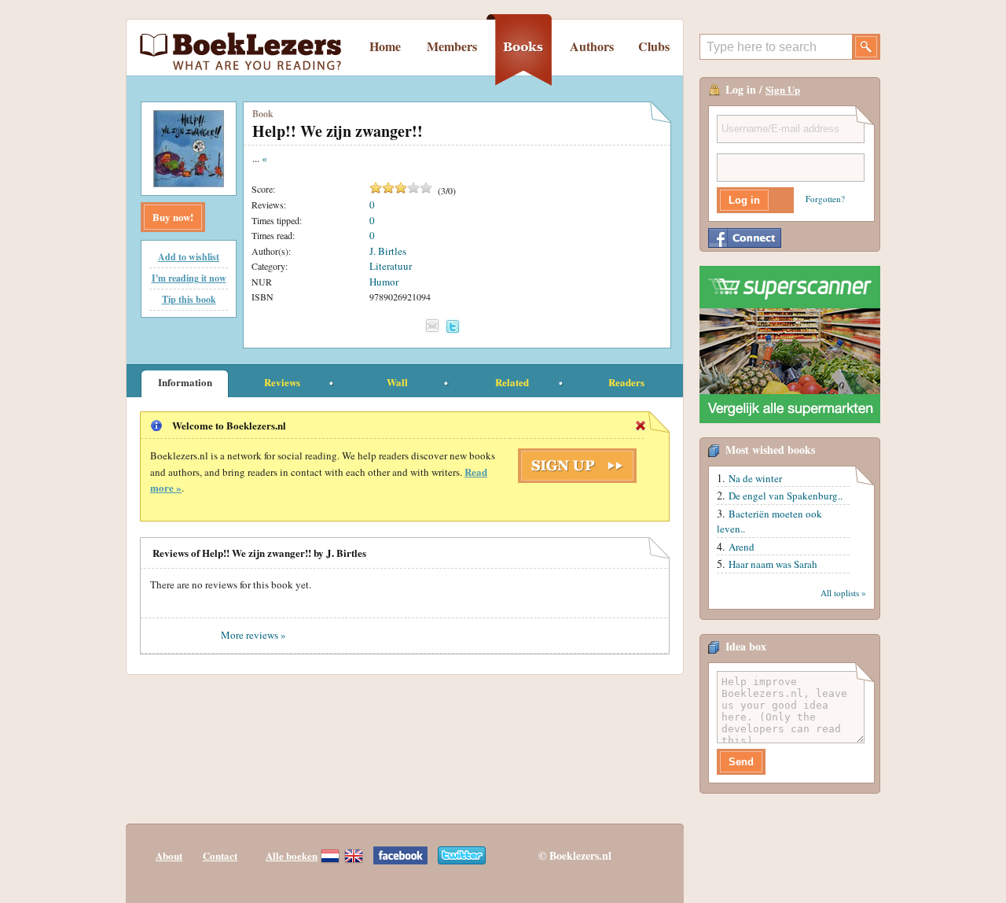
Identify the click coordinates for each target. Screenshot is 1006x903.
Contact (220, 855)
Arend (741, 547)
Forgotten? (825, 199)
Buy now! (172, 216)
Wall (397, 381)
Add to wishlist (188, 257)
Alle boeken (292, 855)
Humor (383, 282)
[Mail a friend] (432, 326)
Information (185, 381)
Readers (626, 381)
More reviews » (253, 635)
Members (452, 46)
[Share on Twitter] (452, 326)
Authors (592, 46)
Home (385, 46)
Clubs (654, 46)
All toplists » (843, 593)
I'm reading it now (189, 278)
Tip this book (189, 299)
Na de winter (755, 478)
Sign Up (783, 89)
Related (512, 381)
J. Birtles (387, 251)
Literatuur (390, 266)
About (169, 855)
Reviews (282, 381)
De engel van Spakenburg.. (786, 495)
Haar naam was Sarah (773, 564)
